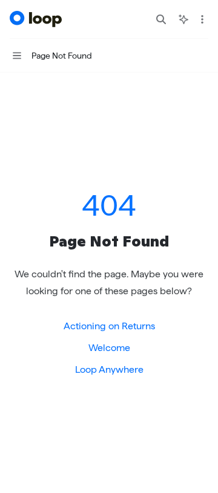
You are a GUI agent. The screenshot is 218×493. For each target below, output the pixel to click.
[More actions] (202, 19)
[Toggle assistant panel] (183, 19)
